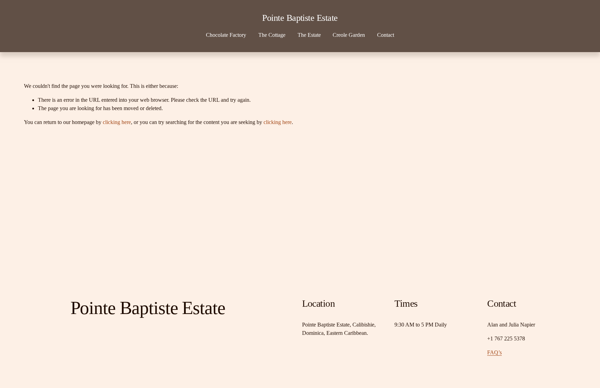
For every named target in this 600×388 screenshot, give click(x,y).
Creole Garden (349, 35)
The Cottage (271, 35)
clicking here (117, 122)
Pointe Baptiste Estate (300, 18)
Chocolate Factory (226, 35)
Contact (385, 35)
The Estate (309, 35)
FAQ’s (494, 352)
